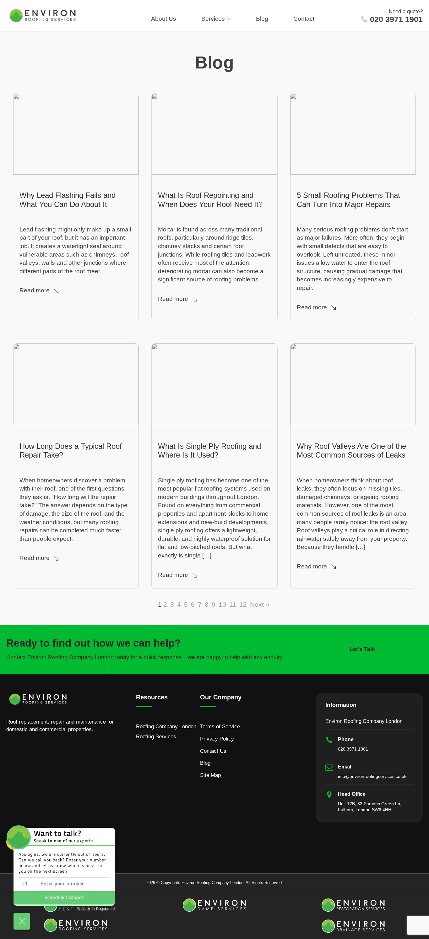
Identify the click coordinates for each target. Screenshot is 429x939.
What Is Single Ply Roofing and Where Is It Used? (209, 450)
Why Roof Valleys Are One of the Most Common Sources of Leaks (351, 450)
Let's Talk (362, 649)
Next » (259, 604)
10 (222, 604)
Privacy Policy (217, 739)
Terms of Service (220, 727)
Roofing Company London (166, 727)
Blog (262, 18)
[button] (40, 290)
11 (232, 604)
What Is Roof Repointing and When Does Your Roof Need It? (210, 200)
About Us (163, 18)
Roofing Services (156, 737)
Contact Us (213, 751)
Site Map (210, 775)
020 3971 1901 (396, 19)
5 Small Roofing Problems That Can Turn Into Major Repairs (348, 200)
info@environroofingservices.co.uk (372, 776)
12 (243, 604)
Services (213, 18)
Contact (303, 18)
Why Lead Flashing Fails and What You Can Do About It (67, 200)
